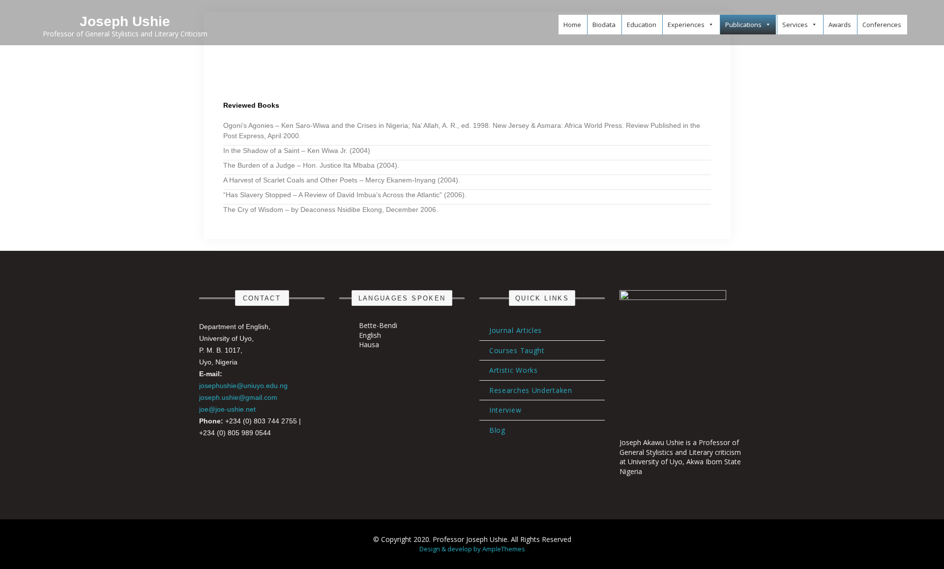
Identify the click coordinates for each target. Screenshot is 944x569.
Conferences (881, 24)
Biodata (604, 24)
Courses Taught (517, 350)
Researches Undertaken (530, 390)
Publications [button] (743, 24)
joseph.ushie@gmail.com (238, 397)
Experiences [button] (686, 24)
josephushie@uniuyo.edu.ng (243, 385)
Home (572, 24)
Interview (505, 410)
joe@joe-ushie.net (227, 409)
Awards (839, 24)
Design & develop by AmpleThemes (472, 548)
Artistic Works (513, 370)
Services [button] (795, 24)
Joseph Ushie (125, 21)
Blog (497, 430)
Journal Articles (515, 330)
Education (641, 24)
